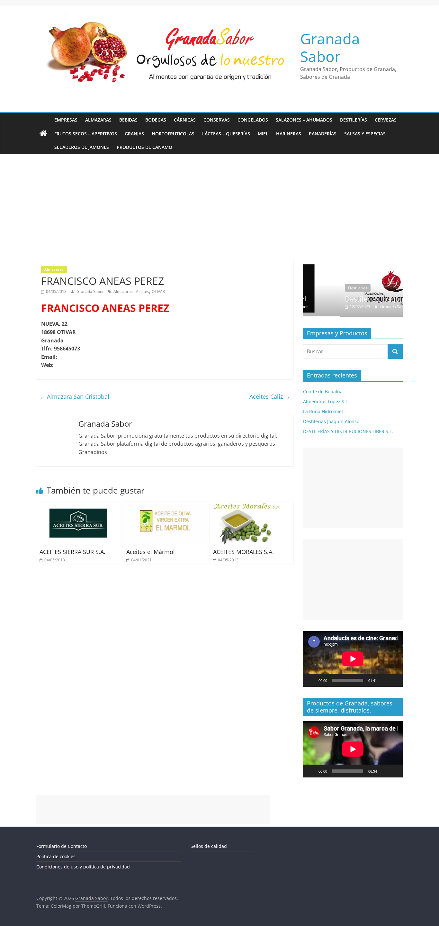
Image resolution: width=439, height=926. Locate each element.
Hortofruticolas (173, 134)
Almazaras (98, 120)
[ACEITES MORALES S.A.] (251, 505)
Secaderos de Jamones (81, 147)
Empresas (65, 120)
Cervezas (386, 120)
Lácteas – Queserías (226, 134)
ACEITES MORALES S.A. (243, 552)
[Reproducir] (311, 680)
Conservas (216, 120)
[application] (353, 659)
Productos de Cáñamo (144, 147)
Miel (263, 134)
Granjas (134, 134)
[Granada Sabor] (43, 134)
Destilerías (353, 120)
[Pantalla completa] (394, 680)
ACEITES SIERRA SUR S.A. (72, 552)
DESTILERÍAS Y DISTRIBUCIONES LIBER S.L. (348, 431)
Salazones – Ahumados (304, 120)
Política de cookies (56, 856)
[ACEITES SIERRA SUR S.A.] (78, 505)
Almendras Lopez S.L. (326, 401)
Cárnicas (185, 120)
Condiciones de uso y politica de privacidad (83, 867)
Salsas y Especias (365, 134)
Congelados (252, 120)
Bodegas (155, 120)
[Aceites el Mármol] (165, 505)
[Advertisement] (219, 202)
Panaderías (322, 134)
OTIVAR (158, 291)
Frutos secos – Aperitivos (85, 134)
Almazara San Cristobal (74, 396)
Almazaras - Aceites (131, 291)
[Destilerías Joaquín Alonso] (355, 263)
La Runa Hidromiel (323, 411)
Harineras (288, 134)
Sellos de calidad (209, 846)
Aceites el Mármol (150, 552)
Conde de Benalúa (323, 391)
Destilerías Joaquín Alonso (354, 299)
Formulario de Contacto (61, 846)
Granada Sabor (330, 47)
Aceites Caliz (269, 396)
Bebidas (128, 120)
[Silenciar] (384, 680)
